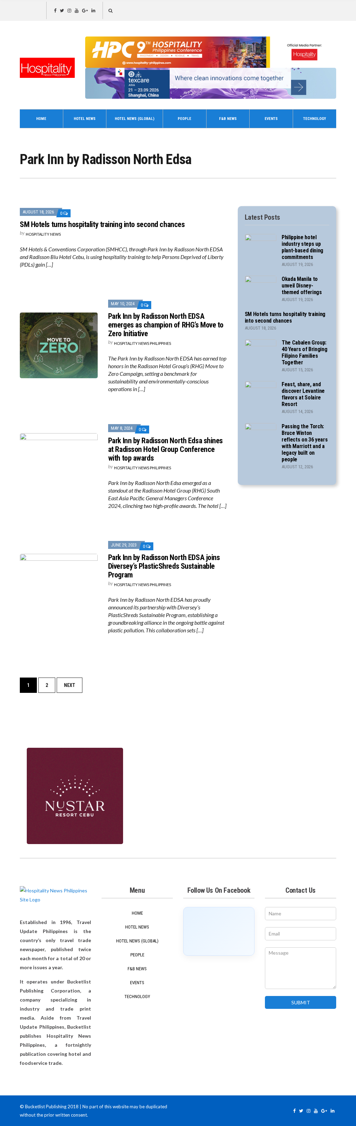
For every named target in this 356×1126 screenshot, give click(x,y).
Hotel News (85, 118)
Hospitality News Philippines (142, 343)
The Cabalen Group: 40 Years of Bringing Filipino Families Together (304, 352)
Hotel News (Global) (134, 118)
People (184, 118)
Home (41, 118)
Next (69, 685)
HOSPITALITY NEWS (43, 234)
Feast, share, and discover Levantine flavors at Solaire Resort (303, 394)
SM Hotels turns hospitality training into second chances (102, 224)
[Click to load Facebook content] (218, 931)
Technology (314, 118)
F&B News (228, 118)
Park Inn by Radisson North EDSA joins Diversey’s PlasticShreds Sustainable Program (164, 566)
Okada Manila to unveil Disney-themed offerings (302, 285)
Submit (300, 1002)
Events (271, 118)
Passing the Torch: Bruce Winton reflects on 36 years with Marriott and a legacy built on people (305, 443)
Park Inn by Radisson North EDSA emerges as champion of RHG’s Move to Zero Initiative (166, 325)
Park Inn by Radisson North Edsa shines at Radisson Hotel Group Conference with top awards (165, 449)
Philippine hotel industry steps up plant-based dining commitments (302, 247)
